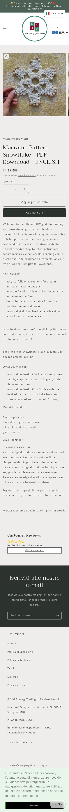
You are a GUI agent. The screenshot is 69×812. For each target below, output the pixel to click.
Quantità (7, 181)
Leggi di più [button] (30, 795)
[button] (5, 29)
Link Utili (12, 676)
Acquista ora (34, 212)
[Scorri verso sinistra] (26, 129)
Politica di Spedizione (20, 651)
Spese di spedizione (27, 175)
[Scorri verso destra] (43, 129)
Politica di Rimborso (19, 660)
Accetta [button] (34, 805)
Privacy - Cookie (17, 685)
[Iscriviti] (57, 615)
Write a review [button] (34, 550)
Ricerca (11, 643)
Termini (11, 668)
